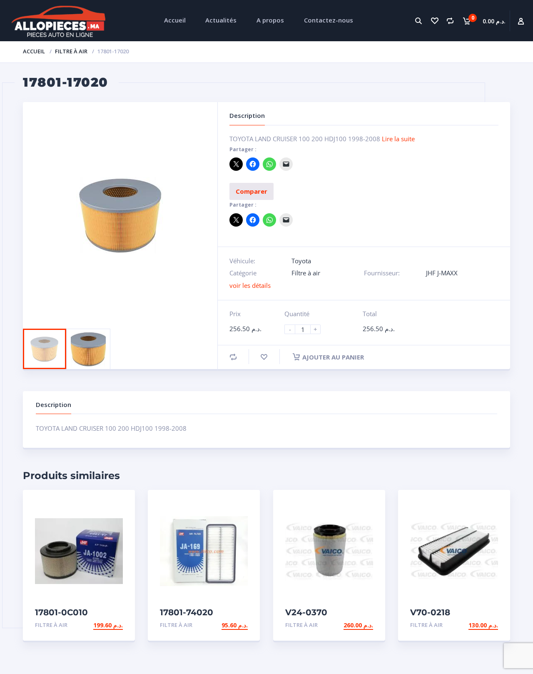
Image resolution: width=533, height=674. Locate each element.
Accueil (34, 51)
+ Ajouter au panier (90, 625)
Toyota (301, 261)
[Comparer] (450, 20)
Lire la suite (398, 139)
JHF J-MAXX (442, 273)
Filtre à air (71, 51)
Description (53, 404)
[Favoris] (434, 20)
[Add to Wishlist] (264, 357)
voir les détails (250, 285)
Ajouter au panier (333, 357)
